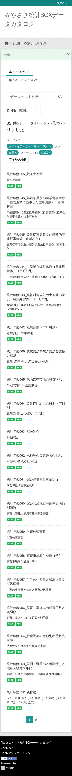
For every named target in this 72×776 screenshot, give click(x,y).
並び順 (11, 110)
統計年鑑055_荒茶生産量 (25, 174)
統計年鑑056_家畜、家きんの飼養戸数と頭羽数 (36, 609)
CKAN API (7, 748)
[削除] (50, 146)
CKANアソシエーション (16, 753)
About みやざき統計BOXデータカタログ (26, 742)
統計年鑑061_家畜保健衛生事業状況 (33, 479)
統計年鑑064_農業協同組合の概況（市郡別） (36, 405)
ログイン (62, 3)
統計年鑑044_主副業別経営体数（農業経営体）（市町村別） (36, 268)
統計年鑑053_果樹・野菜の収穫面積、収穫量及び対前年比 (36, 665)
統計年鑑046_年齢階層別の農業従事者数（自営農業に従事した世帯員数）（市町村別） (36, 201)
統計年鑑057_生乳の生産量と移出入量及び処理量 (36, 581)
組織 (16, 43)
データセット (21, 72)
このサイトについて (25, 80)
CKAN (7, 768)
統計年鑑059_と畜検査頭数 (26, 531)
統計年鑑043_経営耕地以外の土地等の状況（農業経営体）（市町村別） (36, 296)
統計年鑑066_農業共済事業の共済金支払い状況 (36, 353)
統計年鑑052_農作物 (21, 692)
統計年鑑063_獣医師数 (23, 431)
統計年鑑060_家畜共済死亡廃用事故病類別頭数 (36, 505)
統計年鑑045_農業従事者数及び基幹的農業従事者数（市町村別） (36, 236)
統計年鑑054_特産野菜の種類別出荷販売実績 (36, 637)
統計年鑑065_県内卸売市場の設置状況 (34, 379)
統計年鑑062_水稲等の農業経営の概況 (34, 455)
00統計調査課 (35, 43)
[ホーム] (7, 43)
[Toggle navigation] (9, 31)
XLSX (10, 185)
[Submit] (60, 96)
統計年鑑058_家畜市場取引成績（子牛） (36, 555)
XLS (19, 185)
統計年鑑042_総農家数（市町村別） (33, 327)
